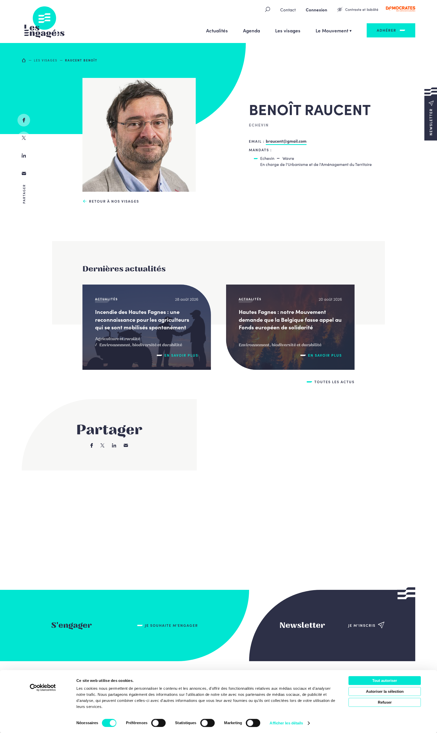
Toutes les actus (334, 382)
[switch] (158, 723)
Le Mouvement (332, 30)
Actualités (217, 30)
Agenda (251, 30)
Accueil (24, 60)
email (23, 173)
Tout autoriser (384, 680)
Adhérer (386, 30)
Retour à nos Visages (114, 201)
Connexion (316, 10)
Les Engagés (44, 21)
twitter (23, 138)
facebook (23, 120)
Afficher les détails (286, 723)
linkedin (23, 155)
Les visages (287, 30)
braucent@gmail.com (286, 141)
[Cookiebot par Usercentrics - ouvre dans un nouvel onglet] (43, 687)
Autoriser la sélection (385, 691)
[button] (430, 114)
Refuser (385, 702)
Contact (288, 10)
